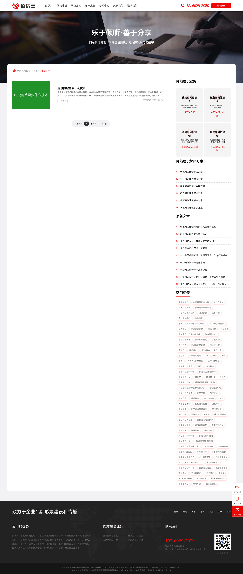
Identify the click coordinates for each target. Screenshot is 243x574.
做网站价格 (217, 409)
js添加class (208, 446)
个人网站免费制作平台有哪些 (191, 323)
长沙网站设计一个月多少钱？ (194, 269)
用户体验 (208, 430)
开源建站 (203, 313)
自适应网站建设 (198, 345)
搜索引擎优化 (184, 339)
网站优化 (182, 409)
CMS (221, 398)
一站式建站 (196, 355)
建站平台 (195, 398)
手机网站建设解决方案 (191, 171)
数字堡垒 (224, 329)
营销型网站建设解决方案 (192, 186)
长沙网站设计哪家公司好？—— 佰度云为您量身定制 (204, 284)
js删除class (223, 446)
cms (215, 355)
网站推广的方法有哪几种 (189, 334)
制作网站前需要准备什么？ (193, 233)
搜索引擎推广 (211, 334)
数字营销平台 (222, 467)
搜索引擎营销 (201, 339)
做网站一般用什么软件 (216, 377)
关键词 (207, 414)
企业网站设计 (205, 457)
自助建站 (182, 473)
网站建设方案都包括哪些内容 (191, 387)
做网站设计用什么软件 (205, 382)
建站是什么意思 (185, 366)
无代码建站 (196, 473)
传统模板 (210, 473)
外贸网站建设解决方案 (191, 200)
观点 (211, 511)
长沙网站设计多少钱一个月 (190, 462)
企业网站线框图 (185, 419)
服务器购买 (211, 483)
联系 (229, 511)
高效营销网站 (201, 425)
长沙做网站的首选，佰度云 (193, 248)
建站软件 (182, 355)
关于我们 (118, 5)
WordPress (209, 398)
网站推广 (193, 350)
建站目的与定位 (185, 393)
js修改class (202, 451)
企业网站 (216, 403)
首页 (35, 70)
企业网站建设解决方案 (191, 178)
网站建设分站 (176, 567)
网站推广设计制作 (186, 435)
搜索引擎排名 (220, 414)
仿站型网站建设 (110, 535)
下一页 (93, 123)
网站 (224, 355)
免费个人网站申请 (195, 361)
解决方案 (76, 5)
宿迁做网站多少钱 (201, 302)
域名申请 (197, 483)
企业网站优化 (201, 403)
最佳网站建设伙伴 (186, 371)
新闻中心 (104, 5)
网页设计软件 (184, 382)
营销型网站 (183, 483)
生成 (181, 361)
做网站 (198, 377)
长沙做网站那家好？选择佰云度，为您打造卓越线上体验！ (205, 255)
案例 (202, 511)
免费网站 (216, 313)
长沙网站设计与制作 (204, 441)
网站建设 (62, 5)
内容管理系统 (184, 403)
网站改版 (195, 430)
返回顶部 (237, 514)
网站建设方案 (215, 387)
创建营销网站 (197, 329)
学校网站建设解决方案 (191, 207)
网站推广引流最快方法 (188, 446)
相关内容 (45, 70)
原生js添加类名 (185, 451)
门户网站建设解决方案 (191, 193)
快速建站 (199, 318)
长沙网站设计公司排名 (212, 350)
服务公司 (182, 430)
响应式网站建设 (135, 539)
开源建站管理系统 (186, 313)
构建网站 (210, 366)
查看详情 (65, 100)
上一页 (79, 123)
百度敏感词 (183, 302)
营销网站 (212, 329)
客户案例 (90, 5)
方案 (194, 511)
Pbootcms (201, 478)
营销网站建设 (184, 425)
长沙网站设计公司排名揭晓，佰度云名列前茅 (202, 276)
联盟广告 (182, 345)
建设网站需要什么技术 (72, 88)
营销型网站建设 (218, 478)
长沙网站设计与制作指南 (192, 262)
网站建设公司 (184, 377)
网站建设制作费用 (199, 409)
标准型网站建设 (135, 535)
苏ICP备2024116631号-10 (159, 570)
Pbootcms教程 (185, 478)
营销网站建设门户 (186, 457)
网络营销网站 (222, 457)
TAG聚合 (164, 567)
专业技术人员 (218, 425)
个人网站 (182, 329)
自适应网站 (215, 345)
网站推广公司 (184, 441)
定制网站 (222, 473)
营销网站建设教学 (205, 419)
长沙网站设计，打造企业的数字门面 (198, 241)
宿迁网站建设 (184, 307)
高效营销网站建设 (219, 451)
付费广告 (182, 398)
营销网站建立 (205, 467)
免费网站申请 (214, 361)
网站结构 (201, 393)
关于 (220, 511)
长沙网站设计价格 (186, 467)
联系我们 (132, 5)
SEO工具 (182, 414)
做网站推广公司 (206, 435)
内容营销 (214, 393)
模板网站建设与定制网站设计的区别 (198, 226)
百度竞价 (216, 339)
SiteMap (155, 567)
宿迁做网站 (219, 302)
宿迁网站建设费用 (203, 307)
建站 (199, 366)
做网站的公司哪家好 (208, 371)
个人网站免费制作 (217, 323)
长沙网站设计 (213, 462)
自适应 (181, 350)
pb (207, 355)
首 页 (48, 5)
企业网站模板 (184, 318)
